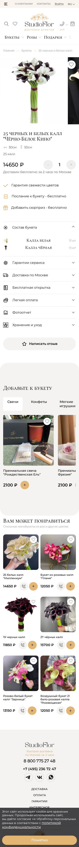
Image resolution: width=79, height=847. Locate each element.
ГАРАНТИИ (39, 801)
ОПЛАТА (39, 795)
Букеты (12, 37)
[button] (5, 4)
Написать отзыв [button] (43, 344)
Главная (9, 50)
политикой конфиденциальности (31, 825)
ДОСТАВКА (39, 789)
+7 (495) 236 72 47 (39, 769)
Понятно (39, 840)
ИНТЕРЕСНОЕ (39, 807)
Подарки (53, 37)
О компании (24, 3)
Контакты (44, 3)
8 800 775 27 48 (39, 760)
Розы (32, 37)
